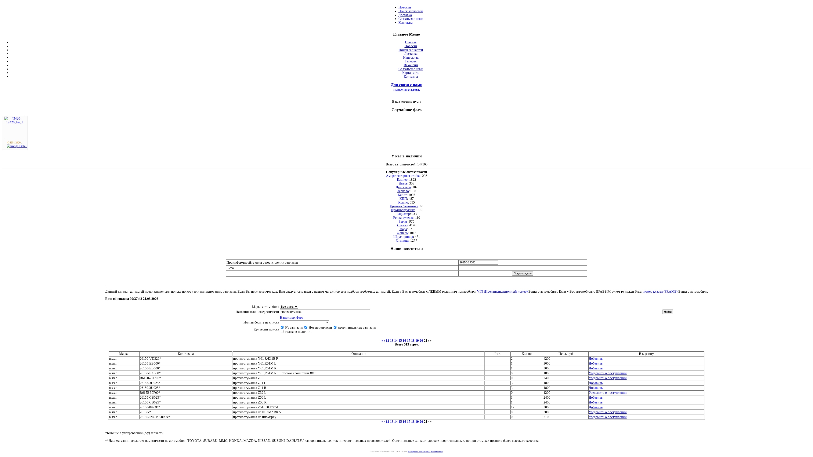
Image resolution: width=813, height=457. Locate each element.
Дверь (403, 183)
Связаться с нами (410, 19)
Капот (402, 195)
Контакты (405, 22)
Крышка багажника (404, 206)
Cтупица (402, 240)
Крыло (403, 202)
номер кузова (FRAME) (660, 291)
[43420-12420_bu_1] (14, 136)
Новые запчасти (320, 327)
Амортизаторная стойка (403, 176)
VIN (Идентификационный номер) (502, 291)
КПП (403, 198)
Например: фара (291, 317)
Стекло (402, 225)
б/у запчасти (293, 327)
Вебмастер (437, 451)
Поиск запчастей (410, 11)
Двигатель (403, 187)
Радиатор (403, 214)
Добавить (596, 358)
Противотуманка (403, 210)
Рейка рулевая (403, 217)
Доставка (405, 15)
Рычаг (403, 221)
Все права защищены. (419, 451)
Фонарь (402, 233)
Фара (403, 229)
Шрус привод (403, 236)
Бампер (402, 179)
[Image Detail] (17, 146)
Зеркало (403, 191)
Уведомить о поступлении (608, 373)
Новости (404, 7)
